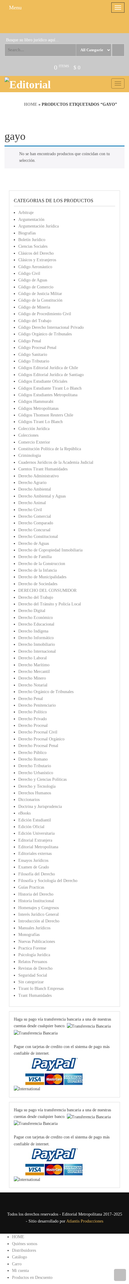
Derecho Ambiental (34, 489)
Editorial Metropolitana (38, 847)
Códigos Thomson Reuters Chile (45, 415)
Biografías (27, 233)
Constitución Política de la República (49, 449)
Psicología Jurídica (34, 955)
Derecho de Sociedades (37, 584)
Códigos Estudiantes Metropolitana (47, 395)
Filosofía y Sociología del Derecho (47, 880)
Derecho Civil (30, 509)
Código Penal (29, 341)
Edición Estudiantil (34, 820)
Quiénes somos (24, 1244)
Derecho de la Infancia (37, 570)
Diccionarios (29, 799)
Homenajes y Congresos (38, 908)
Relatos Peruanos (32, 961)
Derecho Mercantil (34, 671)
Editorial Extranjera (35, 840)
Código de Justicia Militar (40, 293)
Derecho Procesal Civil (37, 732)
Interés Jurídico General (38, 914)
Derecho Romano (33, 759)
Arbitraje (26, 212)
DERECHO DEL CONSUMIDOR (47, 590)
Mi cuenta (20, 1270)
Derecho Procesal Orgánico (41, 739)
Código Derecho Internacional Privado (51, 327)
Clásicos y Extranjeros (37, 260)
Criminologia (29, 455)
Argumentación (31, 219)
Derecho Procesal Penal (38, 745)
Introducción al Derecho (38, 921)
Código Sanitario (32, 354)
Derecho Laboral (32, 658)
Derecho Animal (32, 503)
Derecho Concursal (34, 530)
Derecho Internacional (37, 651)
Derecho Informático (36, 638)
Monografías (29, 934)
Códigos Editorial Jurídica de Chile (48, 368)
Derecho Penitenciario (37, 705)
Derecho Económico (35, 617)
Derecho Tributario (34, 766)
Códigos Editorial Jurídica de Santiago (51, 374)
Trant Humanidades (35, 995)
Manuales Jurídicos (34, 928)
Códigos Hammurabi (35, 401)
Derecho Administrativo (38, 476)
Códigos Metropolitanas (38, 408)
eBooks (24, 813)
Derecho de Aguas (33, 543)
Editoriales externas (35, 853)
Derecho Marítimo (34, 665)
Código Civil (29, 273)
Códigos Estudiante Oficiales (42, 381)
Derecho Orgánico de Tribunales (46, 691)
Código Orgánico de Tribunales (45, 334)
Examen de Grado (33, 867)
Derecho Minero (32, 678)
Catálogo (19, 1257)
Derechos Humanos (34, 793)
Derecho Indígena (33, 631)
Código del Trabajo (34, 321)
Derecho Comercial (34, 516)
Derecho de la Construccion (41, 563)
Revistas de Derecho (35, 968)
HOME (18, 1237)
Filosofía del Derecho (36, 874)
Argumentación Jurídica (38, 226)
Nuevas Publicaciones (36, 941)
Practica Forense (32, 948)
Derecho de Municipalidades (42, 577)
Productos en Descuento (32, 1277)
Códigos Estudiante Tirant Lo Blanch (50, 388)
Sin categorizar (31, 982)
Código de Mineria (34, 307)
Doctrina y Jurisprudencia (40, 806)
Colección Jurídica (34, 428)
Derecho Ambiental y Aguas (42, 496)
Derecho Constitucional (38, 536)
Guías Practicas (31, 887)
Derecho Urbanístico (35, 773)
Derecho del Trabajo (35, 597)
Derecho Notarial (32, 685)
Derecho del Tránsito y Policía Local (49, 604)
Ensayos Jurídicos (33, 860)
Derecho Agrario (32, 482)
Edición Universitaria (36, 833)
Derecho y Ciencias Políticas (42, 779)
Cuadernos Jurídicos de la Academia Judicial (55, 462)
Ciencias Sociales (32, 246)
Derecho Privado (32, 719)
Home (30, 104)
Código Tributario (33, 361)
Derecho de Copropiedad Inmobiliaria (50, 550)
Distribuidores (24, 1250)
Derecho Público (32, 752)
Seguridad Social (32, 975)
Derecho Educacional (36, 624)
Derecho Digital (31, 610)
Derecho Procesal (33, 725)
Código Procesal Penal (37, 347)
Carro (17, 1264)
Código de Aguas (32, 280)
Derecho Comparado (35, 523)
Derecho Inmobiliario (36, 644)
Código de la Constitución (40, 300)
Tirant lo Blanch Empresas (41, 988)
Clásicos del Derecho (36, 253)
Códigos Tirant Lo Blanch (40, 421)
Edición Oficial (31, 826)
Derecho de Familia (35, 556)
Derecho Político (32, 712)
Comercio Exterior (34, 442)
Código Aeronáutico (35, 267)
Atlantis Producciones (84, 1221)
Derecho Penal (30, 698)
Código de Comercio (35, 287)
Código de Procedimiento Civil (44, 314)
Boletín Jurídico (31, 239)
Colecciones (28, 435)
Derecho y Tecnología (37, 786)
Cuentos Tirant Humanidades (43, 469)
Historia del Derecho (35, 894)
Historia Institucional (36, 901)
